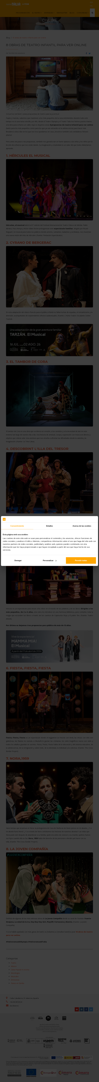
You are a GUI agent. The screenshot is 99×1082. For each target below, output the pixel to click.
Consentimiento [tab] (17, 526)
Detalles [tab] (49, 526)
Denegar (18, 560)
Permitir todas (81, 560)
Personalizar (48, 560)
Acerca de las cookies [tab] (82, 526)
